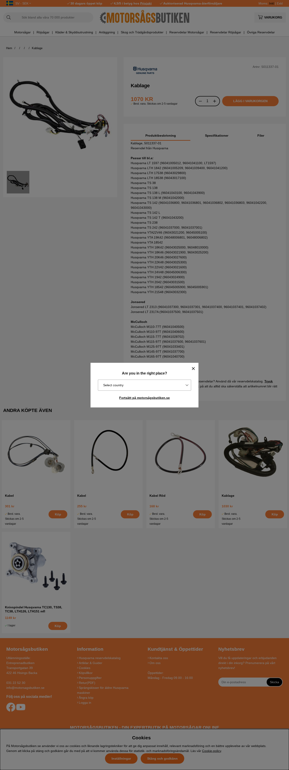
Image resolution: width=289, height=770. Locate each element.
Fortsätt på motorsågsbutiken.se (144, 398)
